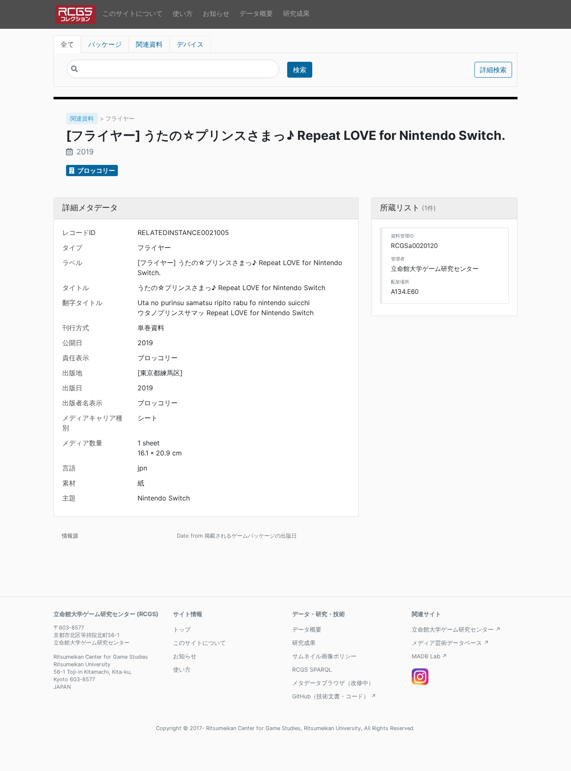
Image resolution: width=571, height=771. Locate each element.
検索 (299, 70)
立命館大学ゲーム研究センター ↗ (456, 629)
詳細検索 (493, 70)
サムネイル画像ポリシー (324, 656)
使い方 (183, 13)
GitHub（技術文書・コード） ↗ (334, 696)
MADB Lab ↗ (429, 656)
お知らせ (216, 13)
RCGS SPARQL (312, 669)
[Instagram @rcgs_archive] (420, 676)
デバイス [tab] (190, 44)
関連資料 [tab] (149, 44)
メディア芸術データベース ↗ (450, 643)
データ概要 (256, 13)
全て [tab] (67, 44)
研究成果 (296, 13)
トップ (182, 629)
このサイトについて (132, 13)
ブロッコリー (95, 170)
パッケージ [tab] (105, 44)
